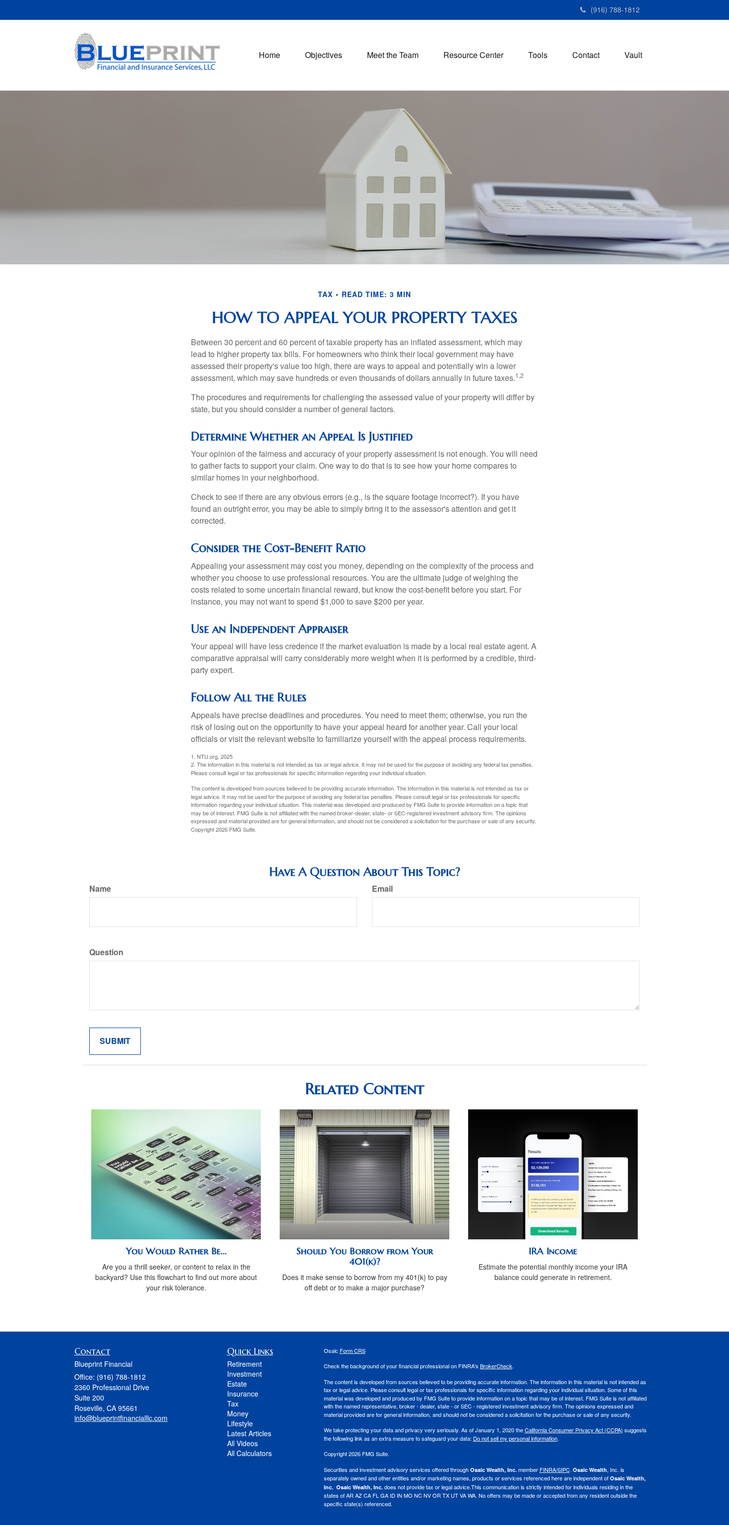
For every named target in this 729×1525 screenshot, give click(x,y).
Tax (233, 1403)
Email (382, 888)
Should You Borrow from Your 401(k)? (365, 1256)
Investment (244, 1374)
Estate (237, 1384)
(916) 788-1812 (615, 9)
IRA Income (553, 1251)
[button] (324, 55)
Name (100, 888)
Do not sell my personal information (515, 1438)
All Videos (242, 1443)
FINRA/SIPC (555, 1469)
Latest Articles (249, 1433)
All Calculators (249, 1453)
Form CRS (352, 1350)
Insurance (242, 1394)
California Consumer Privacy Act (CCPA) (574, 1430)
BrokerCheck (496, 1366)
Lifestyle (240, 1423)
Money (237, 1413)
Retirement (244, 1364)
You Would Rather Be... (176, 1251)
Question (106, 952)
